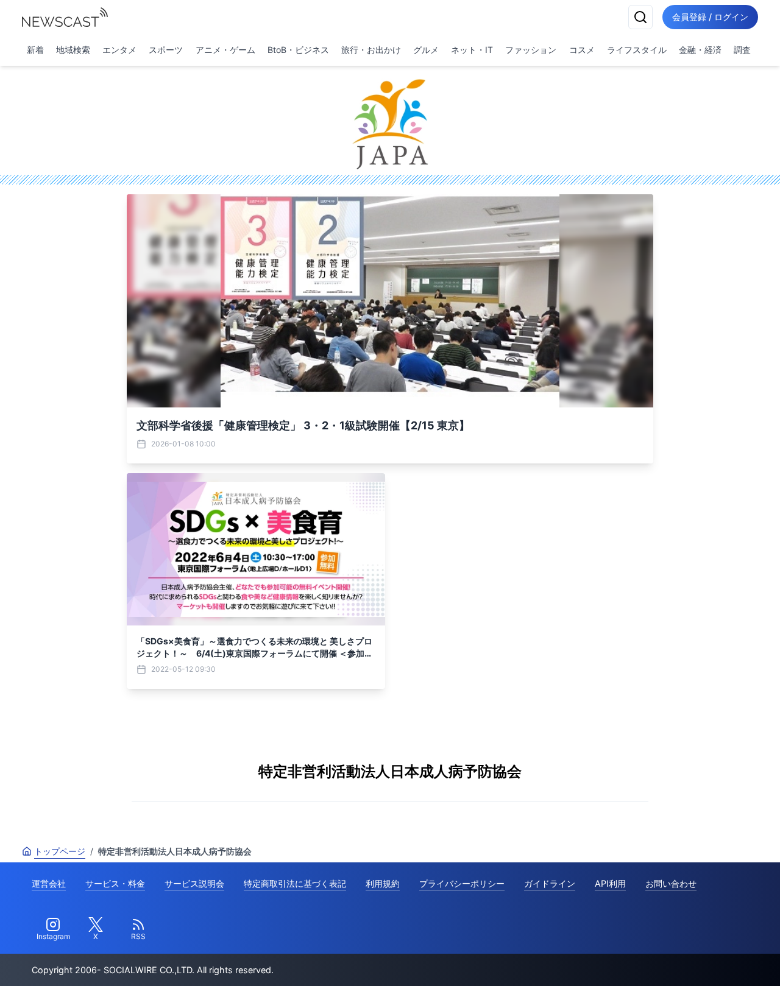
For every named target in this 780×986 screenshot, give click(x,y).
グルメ (426, 49)
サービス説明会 (194, 883)
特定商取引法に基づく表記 (295, 883)
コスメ (582, 49)
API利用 (610, 883)
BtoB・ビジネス (298, 49)
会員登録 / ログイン (710, 17)
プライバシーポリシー (462, 883)
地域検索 (73, 49)
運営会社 (49, 883)
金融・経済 (700, 49)
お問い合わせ (671, 883)
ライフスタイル (637, 49)
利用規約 (383, 883)
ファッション (530, 49)
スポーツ (166, 49)
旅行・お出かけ (371, 49)
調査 (742, 49)
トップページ (59, 851)
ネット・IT (472, 49)
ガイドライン (549, 883)
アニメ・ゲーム (225, 49)
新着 (35, 49)
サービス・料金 (115, 883)
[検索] (640, 17)
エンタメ (119, 49)
